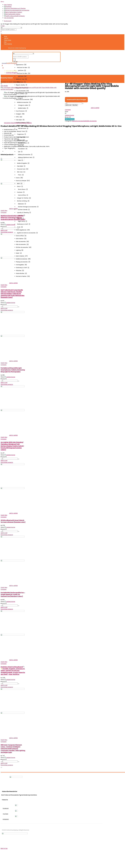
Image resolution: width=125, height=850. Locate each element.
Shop (9, 6)
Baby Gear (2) (21, 82)
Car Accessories (9, 18)
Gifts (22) (19, 117)
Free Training (8, 5)
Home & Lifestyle (20, 8)
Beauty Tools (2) (21, 131)
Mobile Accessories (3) (23, 102)
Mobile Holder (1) (22, 108)
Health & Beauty (20, 16)
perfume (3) (21, 70)
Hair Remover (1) (22, 128)
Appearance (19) (21, 64)
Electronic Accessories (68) (24, 99)
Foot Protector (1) (21, 111)
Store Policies (22, 123)
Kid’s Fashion (16, 14)
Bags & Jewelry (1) (21, 85)
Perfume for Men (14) (23, 73)
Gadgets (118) (20, 114)
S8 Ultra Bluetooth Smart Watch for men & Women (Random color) (13, 521)
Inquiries (29, 123)
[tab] (7, 123)
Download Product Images (76, 100)
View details (4, 86)
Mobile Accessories (91, 121)
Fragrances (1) (21, 134)
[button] (1, 84)
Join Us (6, 38)
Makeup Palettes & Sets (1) (25, 157)
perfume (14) (21, 76)
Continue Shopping (11, 73)
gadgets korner (69, 115)
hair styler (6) (20, 120)
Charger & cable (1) (23, 105)
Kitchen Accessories (23, 10)
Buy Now (75, 105)
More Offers (14, 123)
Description (7, 123)
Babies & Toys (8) (21, 79)
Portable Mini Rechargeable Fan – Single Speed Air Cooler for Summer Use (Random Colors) (13, 594)
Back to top (4, 848)
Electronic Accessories (78, 121)
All (16, 62)
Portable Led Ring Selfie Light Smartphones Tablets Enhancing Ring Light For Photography (13, 370)
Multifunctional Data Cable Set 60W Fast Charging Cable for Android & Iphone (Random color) (13, 217)
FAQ (5, 42)
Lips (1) (19, 151)
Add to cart (68, 105)
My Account (7, 21)
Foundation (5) (21, 149)
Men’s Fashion (18, 12)
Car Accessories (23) (22, 91)
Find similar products (7, 232)
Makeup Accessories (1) (24, 154)
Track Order (7, 40)
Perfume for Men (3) (23, 67)
